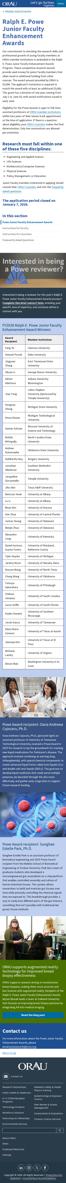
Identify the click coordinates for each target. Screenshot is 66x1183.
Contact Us (16, 1076)
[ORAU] (33, 1066)
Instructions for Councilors (17, 234)
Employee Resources (13, 1149)
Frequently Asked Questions (18, 240)
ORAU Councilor (36, 124)
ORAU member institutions (45, 112)
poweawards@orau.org (22, 1046)
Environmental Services (14, 1123)
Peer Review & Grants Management (45, 1106)
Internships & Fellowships (16, 1118)
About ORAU (9, 1138)
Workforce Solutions (13, 1112)
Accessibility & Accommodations (39, 1178)
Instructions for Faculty (15, 228)
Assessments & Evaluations (48, 1113)
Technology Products (13, 1106)
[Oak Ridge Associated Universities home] (9, 4)
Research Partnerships (14, 1087)
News (5, 1143)
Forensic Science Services (47, 1119)
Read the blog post (33, 1015)
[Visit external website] (21, 1167)
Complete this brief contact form (22, 303)
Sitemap (6, 1154)
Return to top (9, 1052)
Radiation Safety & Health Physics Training (47, 1088)
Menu (61, 3)
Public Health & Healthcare (16, 1092)
